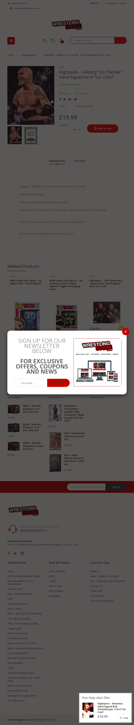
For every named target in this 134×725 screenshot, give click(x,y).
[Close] (125, 331)
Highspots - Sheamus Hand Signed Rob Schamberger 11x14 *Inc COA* (112, 708)
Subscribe (58, 383)
